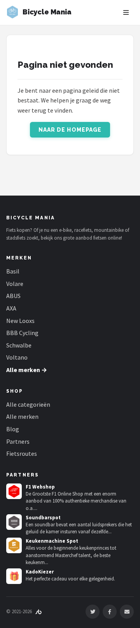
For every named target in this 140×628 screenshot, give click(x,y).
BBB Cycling (22, 333)
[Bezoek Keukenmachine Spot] (14, 545)
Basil (12, 271)
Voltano (17, 357)
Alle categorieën (28, 404)
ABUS (13, 296)
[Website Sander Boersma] (38, 611)
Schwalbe (19, 345)
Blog (12, 429)
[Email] (127, 612)
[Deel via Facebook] (110, 612)
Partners (18, 441)
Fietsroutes (21, 453)
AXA (11, 308)
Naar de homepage (70, 130)
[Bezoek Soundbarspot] (14, 522)
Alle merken (22, 416)
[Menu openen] (126, 12)
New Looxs (20, 321)
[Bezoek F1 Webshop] (14, 491)
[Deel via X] (93, 612)
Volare (14, 284)
